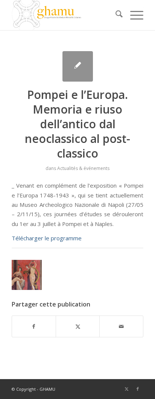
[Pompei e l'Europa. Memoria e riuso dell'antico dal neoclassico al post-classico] (77, 66)
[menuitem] (115, 15)
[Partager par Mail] (121, 326)
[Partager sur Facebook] (34, 326)
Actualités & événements (83, 168)
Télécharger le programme (47, 238)
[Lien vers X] (126, 388)
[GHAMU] (64, 15)
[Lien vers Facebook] (137, 388)
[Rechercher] (115, 15)
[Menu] (133, 15)
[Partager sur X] (77, 326)
